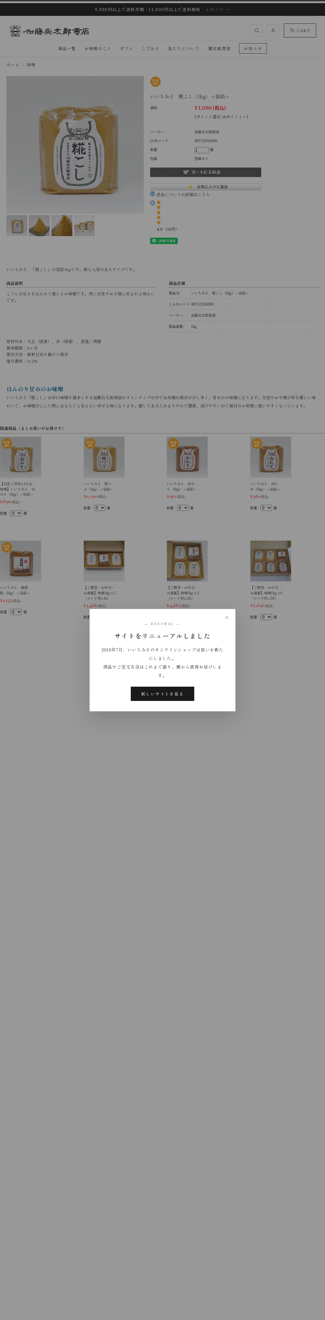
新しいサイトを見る (162, 694)
